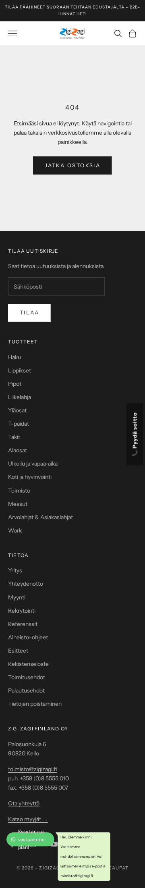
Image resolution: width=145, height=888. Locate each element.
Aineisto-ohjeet (28, 637)
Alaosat (17, 450)
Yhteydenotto (25, 583)
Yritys (15, 570)
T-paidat (18, 423)
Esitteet (18, 650)
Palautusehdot (26, 690)
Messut (17, 503)
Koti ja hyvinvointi (30, 476)
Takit (14, 437)
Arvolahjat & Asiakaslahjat (40, 517)
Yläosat (17, 410)
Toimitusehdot (26, 677)
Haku (14, 357)
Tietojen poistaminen (35, 703)
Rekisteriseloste (28, 664)
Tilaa (29, 312)
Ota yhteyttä (23, 803)
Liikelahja (19, 397)
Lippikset (19, 370)
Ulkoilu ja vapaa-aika (33, 463)
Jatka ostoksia (72, 165)
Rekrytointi (21, 610)
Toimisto (19, 490)
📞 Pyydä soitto (135, 434)
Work (15, 530)
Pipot (14, 383)
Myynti (16, 597)
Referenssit (22, 624)
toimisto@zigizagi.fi (32, 769)
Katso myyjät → (28, 819)
